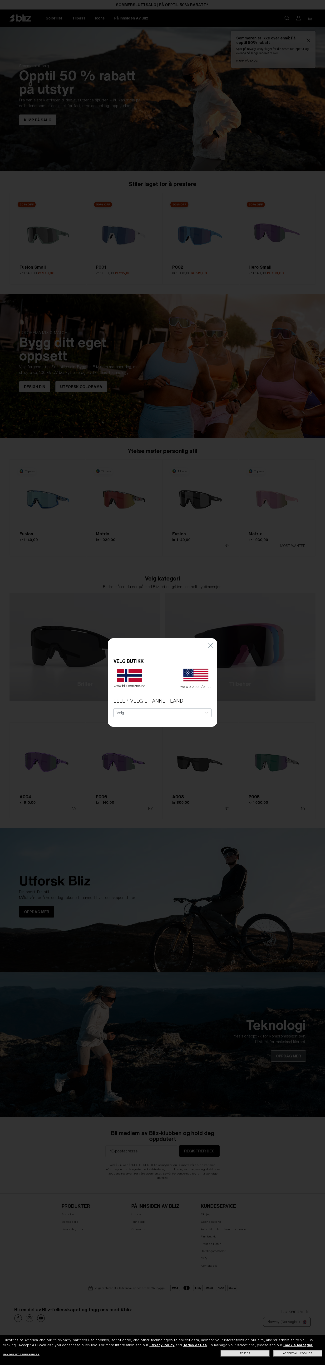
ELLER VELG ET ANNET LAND (148, 700)
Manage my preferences (21, 1354)
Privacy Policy (161, 1345)
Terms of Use (195, 1345)
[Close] (210, 645)
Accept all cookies (297, 1353)
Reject (245, 1353)
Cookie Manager (298, 1345)
